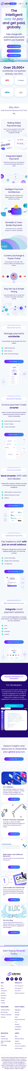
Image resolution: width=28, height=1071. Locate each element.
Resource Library (19, 1039)
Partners (3, 993)
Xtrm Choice (19, 986)
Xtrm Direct (19, 988)
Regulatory (18, 1029)
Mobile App (4, 1045)
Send (16, 1017)
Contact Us (13, 959)
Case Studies (4, 1039)
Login (20, 3)
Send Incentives (13, 506)
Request (3, 1036)
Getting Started (5, 1010)
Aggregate (18, 1010)
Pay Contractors (13, 571)
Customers (4, 991)
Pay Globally (13, 361)
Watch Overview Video (14, 51)
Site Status (18, 1043)
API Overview (4, 1012)
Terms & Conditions (20, 1046)
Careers (3, 1003)
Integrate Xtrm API (13, 642)
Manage (17, 1014)
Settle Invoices (13, 434)
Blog (16, 1036)
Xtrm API (18, 991)
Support (17, 1041)
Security (17, 1024)
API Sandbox (13, 706)
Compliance (18, 1027)
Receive (17, 1012)
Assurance (4, 995)
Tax (16, 1022)
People (3, 1000)
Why (2, 986)
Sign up (13, 3)
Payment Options (19, 993)
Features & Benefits (6, 1014)
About (2, 988)
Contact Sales (13, 55)
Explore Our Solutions (14, 46)
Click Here (13, 799)
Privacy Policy (18, 1048)
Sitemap (3, 998)
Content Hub (13, 759)
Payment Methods (20, 1019)
